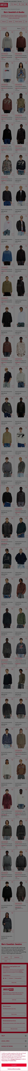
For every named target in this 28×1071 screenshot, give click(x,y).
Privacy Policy (5, 1060)
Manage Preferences (16, 1059)
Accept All (14, 1065)
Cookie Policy (13, 1060)
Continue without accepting (14, 1068)
